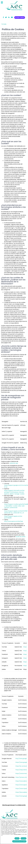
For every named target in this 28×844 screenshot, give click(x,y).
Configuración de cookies (19, 841)
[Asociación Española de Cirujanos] (14, 6)
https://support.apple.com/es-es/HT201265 (13, 517)
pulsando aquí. (14, 463)
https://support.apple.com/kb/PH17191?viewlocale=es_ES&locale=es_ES (15, 512)
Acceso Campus (19, 17)
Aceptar (17, 838)
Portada (3, 24)
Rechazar (23, 838)
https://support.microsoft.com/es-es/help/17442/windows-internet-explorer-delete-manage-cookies (14, 492)
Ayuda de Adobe (20, 536)
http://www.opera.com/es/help (13, 521)
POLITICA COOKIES (17, 834)
